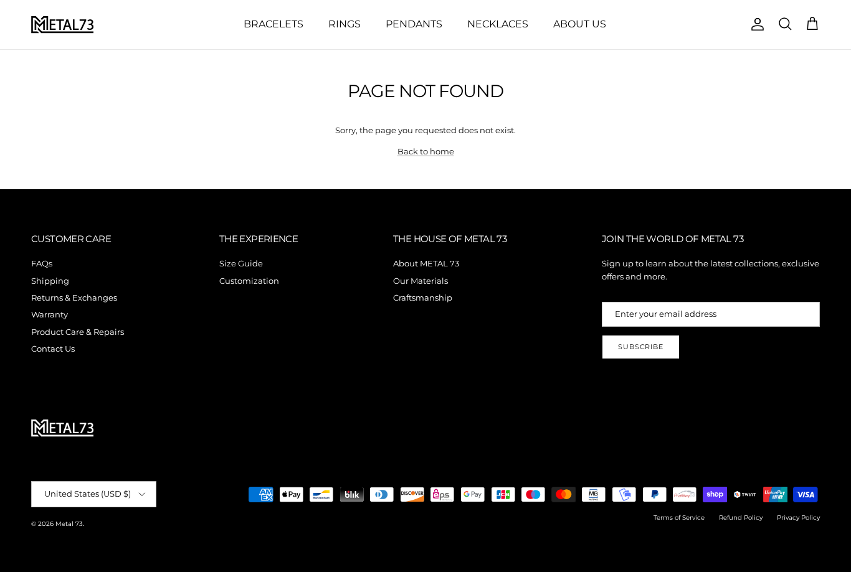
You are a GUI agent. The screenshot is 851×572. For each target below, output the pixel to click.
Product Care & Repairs (77, 332)
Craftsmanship (422, 297)
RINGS (344, 24)
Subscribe (640, 346)
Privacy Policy (798, 517)
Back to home (425, 151)
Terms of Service (679, 517)
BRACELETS (273, 24)
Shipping (50, 281)
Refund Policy (741, 517)
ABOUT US (579, 24)
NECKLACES (497, 24)
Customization (249, 281)
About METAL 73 (426, 263)
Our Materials (420, 281)
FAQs (41, 263)
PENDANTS (414, 24)
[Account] (755, 24)
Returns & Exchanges (74, 297)
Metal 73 (69, 524)
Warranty (49, 314)
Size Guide (241, 263)
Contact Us (53, 349)
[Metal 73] (62, 24)
